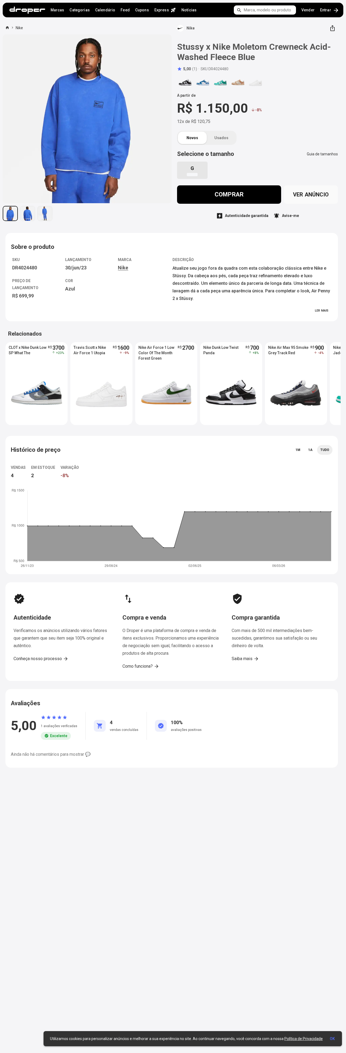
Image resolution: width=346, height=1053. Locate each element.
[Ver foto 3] (44, 213)
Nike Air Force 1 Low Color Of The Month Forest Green (156, 352)
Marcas (57, 10)
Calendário (105, 10)
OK (332, 1039)
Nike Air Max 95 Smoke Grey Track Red (288, 350)
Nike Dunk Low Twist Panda (220, 350)
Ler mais (321, 310)
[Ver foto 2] (27, 213)
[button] (187, 69)
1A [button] (310, 450)
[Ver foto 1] (10, 213)
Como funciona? (140, 666)
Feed (125, 10)
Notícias (189, 10)
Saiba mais (245, 658)
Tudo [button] (324, 450)
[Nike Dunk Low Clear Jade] (220, 82)
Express (165, 10)
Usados (221, 138)
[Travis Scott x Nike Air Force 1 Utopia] (255, 82)
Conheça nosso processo (41, 658)
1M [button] (297, 450)
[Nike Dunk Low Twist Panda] (185, 82)
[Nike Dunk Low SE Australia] (238, 82)
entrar (329, 10)
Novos (192, 138)
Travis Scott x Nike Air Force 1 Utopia (90, 350)
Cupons (142, 10)
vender (308, 10)
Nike (19, 28)
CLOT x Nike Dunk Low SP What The (27, 350)
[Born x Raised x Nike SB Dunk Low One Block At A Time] (203, 82)
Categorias (79, 10)
